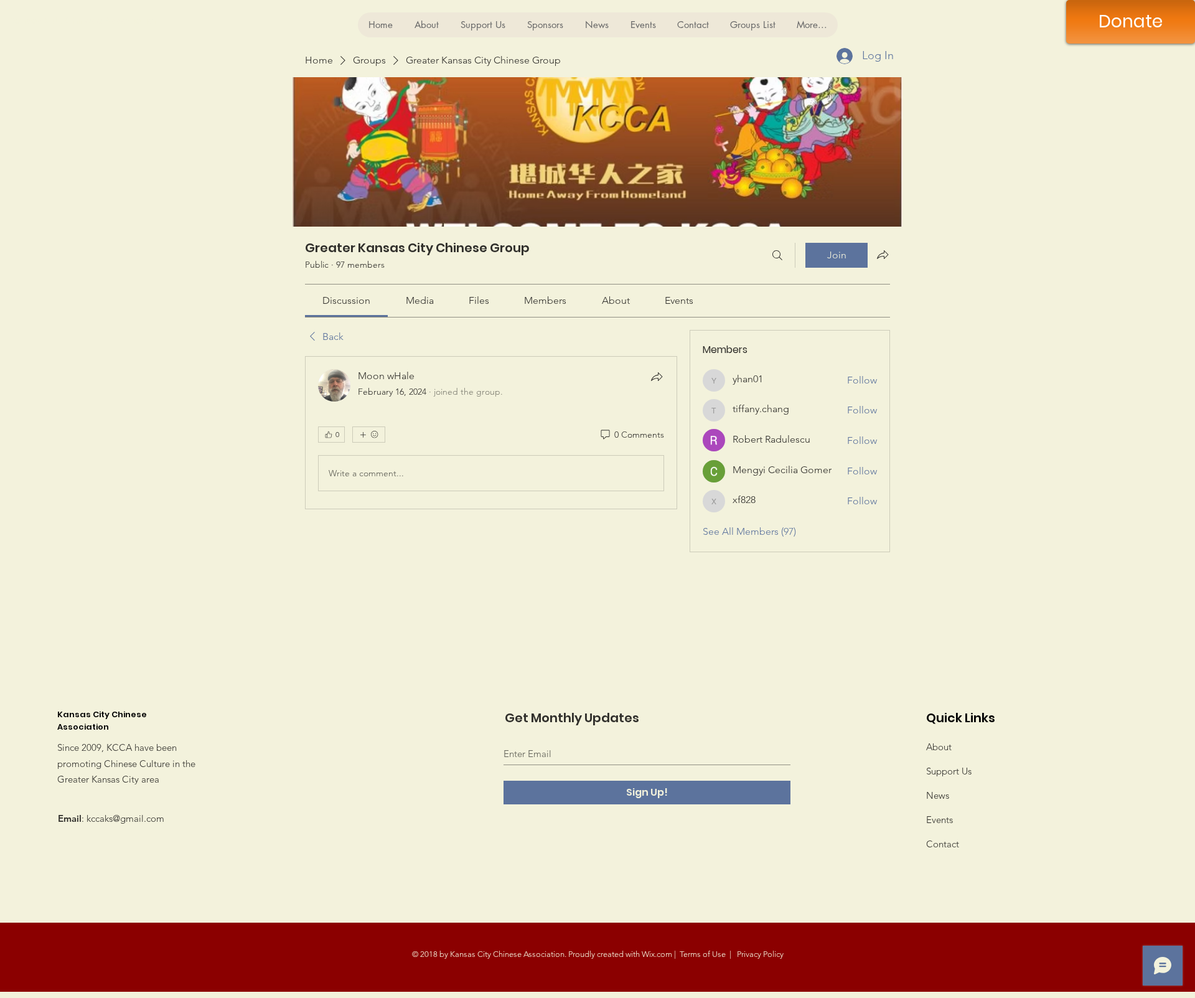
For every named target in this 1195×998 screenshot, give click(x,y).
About (939, 747)
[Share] (656, 376)
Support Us (949, 771)
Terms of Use (703, 954)
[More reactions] (368, 434)
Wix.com (657, 954)
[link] (346, 300)
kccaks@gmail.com (125, 818)
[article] (491, 432)
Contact (942, 844)
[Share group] (882, 254)
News (937, 795)
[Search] (777, 255)
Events (939, 820)
